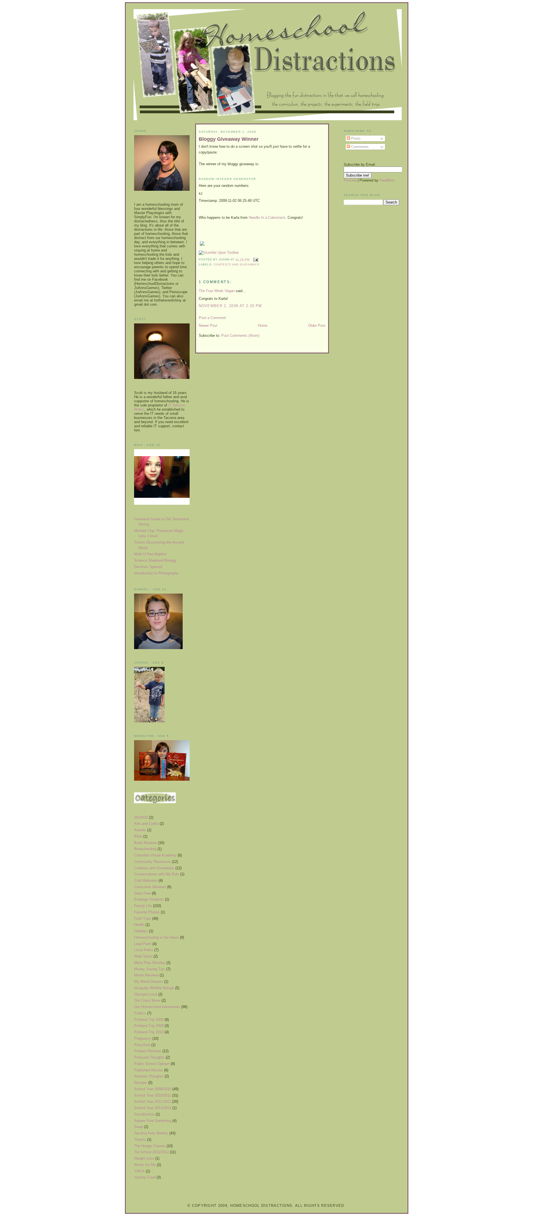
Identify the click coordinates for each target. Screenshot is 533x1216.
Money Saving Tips (149, 969)
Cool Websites (145, 880)
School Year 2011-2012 (152, 1101)
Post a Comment (212, 318)
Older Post (316, 325)
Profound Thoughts (149, 1057)
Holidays (141, 931)
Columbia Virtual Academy (155, 855)
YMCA (139, 1171)
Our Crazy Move (147, 1000)
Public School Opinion (152, 1064)
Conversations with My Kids (156, 874)
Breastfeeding (145, 849)
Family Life (143, 906)
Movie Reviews (146, 975)
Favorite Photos (147, 912)
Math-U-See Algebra (150, 554)
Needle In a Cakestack (267, 217)
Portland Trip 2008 (149, 1019)
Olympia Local (145, 994)
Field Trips (142, 918)
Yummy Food (144, 1177)
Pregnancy (142, 1038)
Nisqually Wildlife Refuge (154, 988)
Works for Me (145, 1165)
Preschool (142, 1045)
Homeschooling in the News (156, 937)
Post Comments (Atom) (240, 335)
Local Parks (143, 950)
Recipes (140, 1083)
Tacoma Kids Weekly (151, 1133)
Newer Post (208, 325)
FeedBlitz (387, 180)
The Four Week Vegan (217, 291)
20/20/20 (141, 817)
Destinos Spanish (148, 567)
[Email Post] (255, 259)
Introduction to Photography (156, 573)
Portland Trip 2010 (149, 1032)
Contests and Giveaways (154, 868)
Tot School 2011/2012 (151, 1152)
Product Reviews (147, 1051)
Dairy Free (142, 893)
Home (262, 325)
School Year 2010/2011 (152, 1095)
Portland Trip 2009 (149, 1026)
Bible (138, 836)
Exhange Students (149, 899)
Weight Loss (144, 1158)
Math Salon (143, 956)
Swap (138, 1127)
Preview (350, 180)
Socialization (144, 1114)
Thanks (140, 1139)
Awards (140, 830)
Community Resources (152, 862)
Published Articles (148, 1070)
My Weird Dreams (148, 981)
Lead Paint (142, 944)
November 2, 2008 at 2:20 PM (230, 306)
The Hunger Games (149, 1146)
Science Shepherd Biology (155, 560)
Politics (140, 1013)
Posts (355, 138)
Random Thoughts (149, 1076)
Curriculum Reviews (150, 887)
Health (139, 925)
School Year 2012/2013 (152, 1108)
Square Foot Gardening (152, 1121)
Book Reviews (145, 843)
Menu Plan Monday (149, 963)
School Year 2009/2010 (152, 1089)
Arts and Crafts (146, 823)
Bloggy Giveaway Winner (228, 139)
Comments (359, 147)
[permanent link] (219, 252)
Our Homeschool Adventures (157, 1007)
